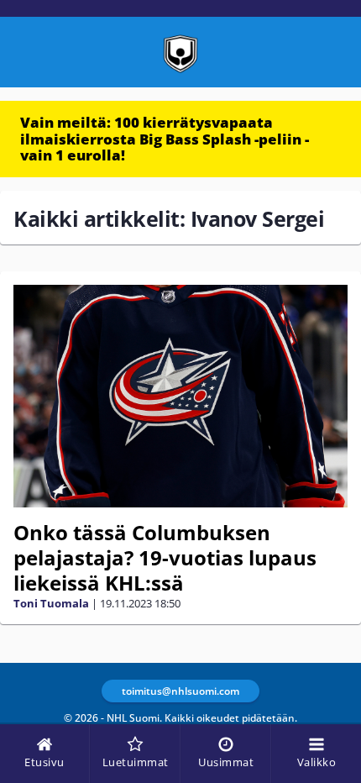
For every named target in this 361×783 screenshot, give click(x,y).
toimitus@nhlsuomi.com (180, 691)
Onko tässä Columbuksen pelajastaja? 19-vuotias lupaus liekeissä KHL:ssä (165, 557)
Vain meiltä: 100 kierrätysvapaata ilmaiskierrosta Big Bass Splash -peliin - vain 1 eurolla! (164, 139)
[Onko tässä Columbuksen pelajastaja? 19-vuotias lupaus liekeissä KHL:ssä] (180, 396)
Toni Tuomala (51, 603)
